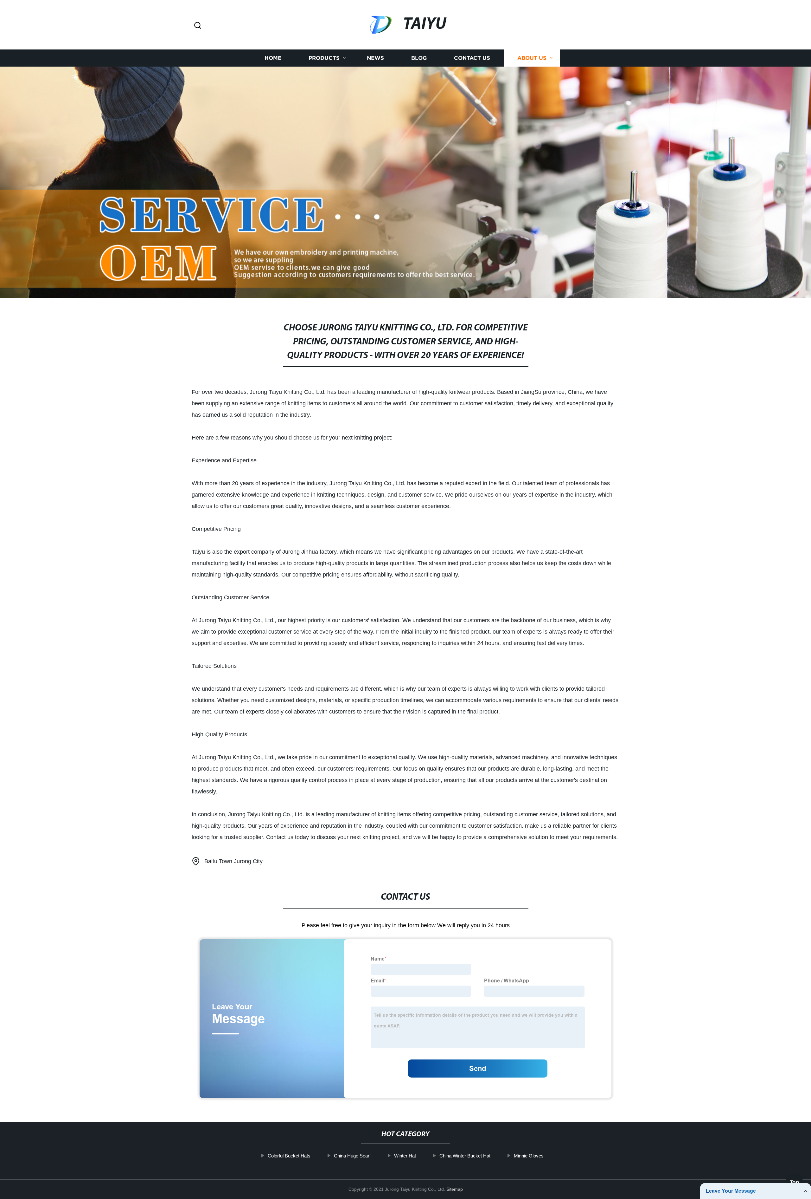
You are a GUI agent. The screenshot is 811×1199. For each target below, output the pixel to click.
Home (273, 58)
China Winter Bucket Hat (464, 1155)
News (375, 58)
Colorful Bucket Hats (289, 1155)
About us (531, 58)
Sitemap (454, 1189)
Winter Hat (405, 1155)
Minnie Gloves (529, 1155)
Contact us (472, 58)
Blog (419, 58)
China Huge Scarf (352, 1155)
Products (324, 58)
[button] (198, 26)
